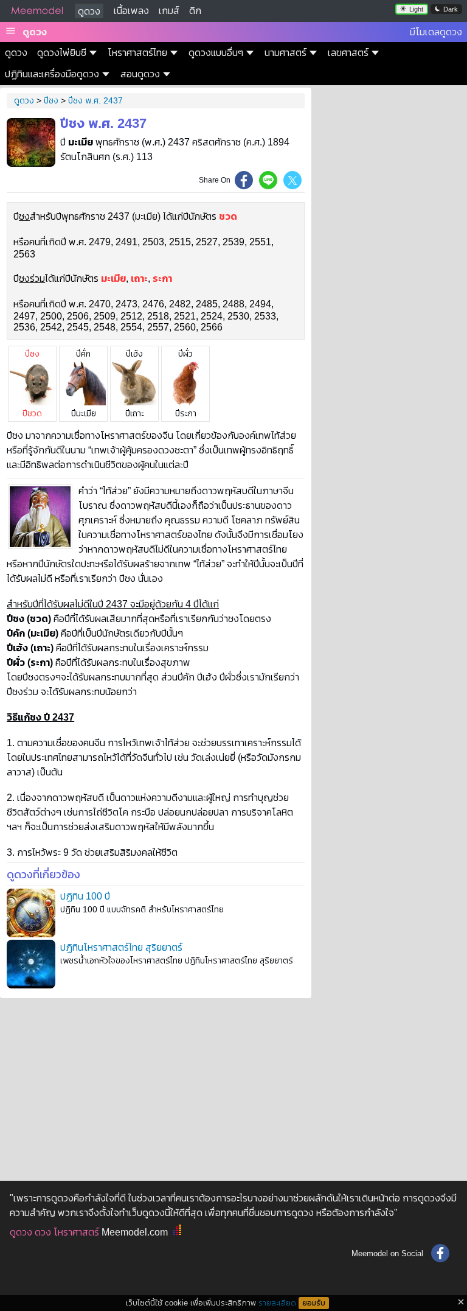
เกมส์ (169, 10)
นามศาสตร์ (285, 52)
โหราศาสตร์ (76, 1232)
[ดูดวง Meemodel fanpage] (440, 1253)
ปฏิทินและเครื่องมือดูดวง (52, 74)
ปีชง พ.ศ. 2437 (95, 100)
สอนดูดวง (140, 74)
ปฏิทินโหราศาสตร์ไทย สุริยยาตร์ (121, 947)
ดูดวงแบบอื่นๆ (216, 52)
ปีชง (51, 100)
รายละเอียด (277, 1302)
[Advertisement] (155, 1086)
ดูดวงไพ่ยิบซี (61, 52)
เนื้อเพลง (131, 10)
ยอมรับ (313, 1303)
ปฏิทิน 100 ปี (85, 896)
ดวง (43, 1232)
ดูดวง (89, 11)
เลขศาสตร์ (348, 52)
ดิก (195, 10)
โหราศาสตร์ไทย (137, 52)
